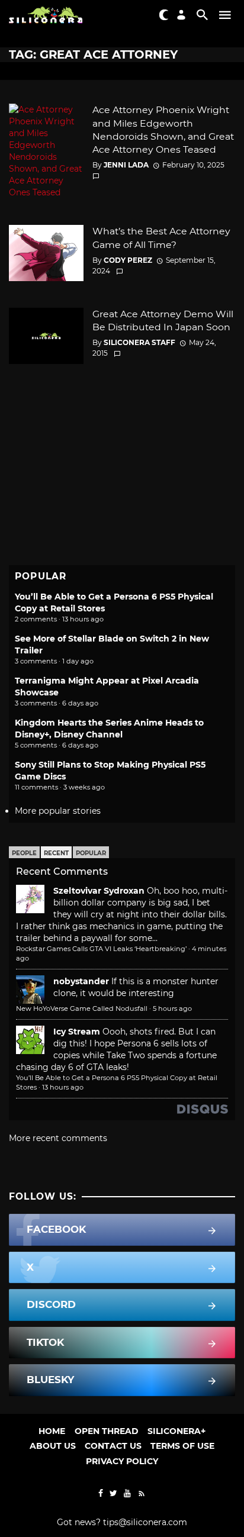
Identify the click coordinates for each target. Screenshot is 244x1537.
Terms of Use (182, 1446)
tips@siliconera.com (145, 1522)
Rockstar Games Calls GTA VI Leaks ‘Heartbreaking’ (101, 949)
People (24, 853)
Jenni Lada (126, 164)
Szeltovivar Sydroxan (99, 890)
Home (51, 1431)
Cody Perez (128, 260)
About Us (53, 1446)
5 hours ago (172, 1008)
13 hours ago (63, 1087)
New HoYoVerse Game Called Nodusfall (81, 1008)
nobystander (81, 981)
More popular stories (58, 810)
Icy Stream (76, 1031)
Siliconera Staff (139, 342)
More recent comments (58, 1138)
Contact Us (113, 1446)
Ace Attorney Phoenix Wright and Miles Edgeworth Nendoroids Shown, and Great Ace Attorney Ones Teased (163, 129)
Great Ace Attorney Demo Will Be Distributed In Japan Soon (162, 320)
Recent (56, 853)
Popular (91, 853)
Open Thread (107, 1431)
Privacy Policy (122, 1461)
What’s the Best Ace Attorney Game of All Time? (161, 237)
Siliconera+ (176, 1431)
